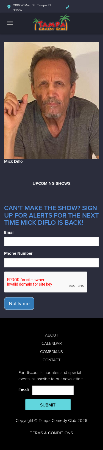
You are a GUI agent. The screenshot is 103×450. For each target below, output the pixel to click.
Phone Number (18, 253)
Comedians (51, 351)
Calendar (51, 343)
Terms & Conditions (51, 432)
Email (9, 232)
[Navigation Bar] (10, 22)
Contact (51, 359)
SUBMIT (47, 405)
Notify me (19, 303)
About (51, 335)
